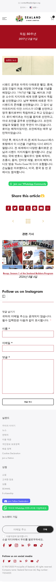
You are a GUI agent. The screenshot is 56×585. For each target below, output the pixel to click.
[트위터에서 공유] (14, 208)
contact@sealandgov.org (30, 2)
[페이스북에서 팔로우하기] (4, 545)
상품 (4, 484)
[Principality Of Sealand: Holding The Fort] (13, 221)
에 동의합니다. (17, 536)
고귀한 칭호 (7, 479)
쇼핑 (4, 474)
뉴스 (4, 430)
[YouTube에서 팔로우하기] (35, 545)
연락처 (5, 434)
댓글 (6, 357)
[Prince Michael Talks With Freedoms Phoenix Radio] (43, 221)
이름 (6, 329)
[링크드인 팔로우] (22, 545)
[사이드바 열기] (3, 296)
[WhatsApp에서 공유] (47, 208)
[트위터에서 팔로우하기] (10, 545)
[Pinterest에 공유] (21, 208)
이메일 (7, 343)
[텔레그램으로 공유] (34, 208)
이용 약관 (6, 439)
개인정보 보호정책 (11, 444)
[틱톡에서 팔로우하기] (41, 545)
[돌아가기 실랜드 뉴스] (28, 221)
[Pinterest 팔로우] (29, 545)
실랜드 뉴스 (11, 60)
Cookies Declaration (11, 453)
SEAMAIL (6, 488)
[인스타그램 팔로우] (16, 545)
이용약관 (10, 536)
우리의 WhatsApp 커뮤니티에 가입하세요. (27, 508)
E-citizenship (7, 493)
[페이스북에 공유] (8, 208)
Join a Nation (8, 457)
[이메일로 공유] (41, 208)
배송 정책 (6, 448)
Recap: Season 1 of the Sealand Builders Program (28, 273)
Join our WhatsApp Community (29, 184)
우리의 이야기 (8, 425)
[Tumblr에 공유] (28, 208)
